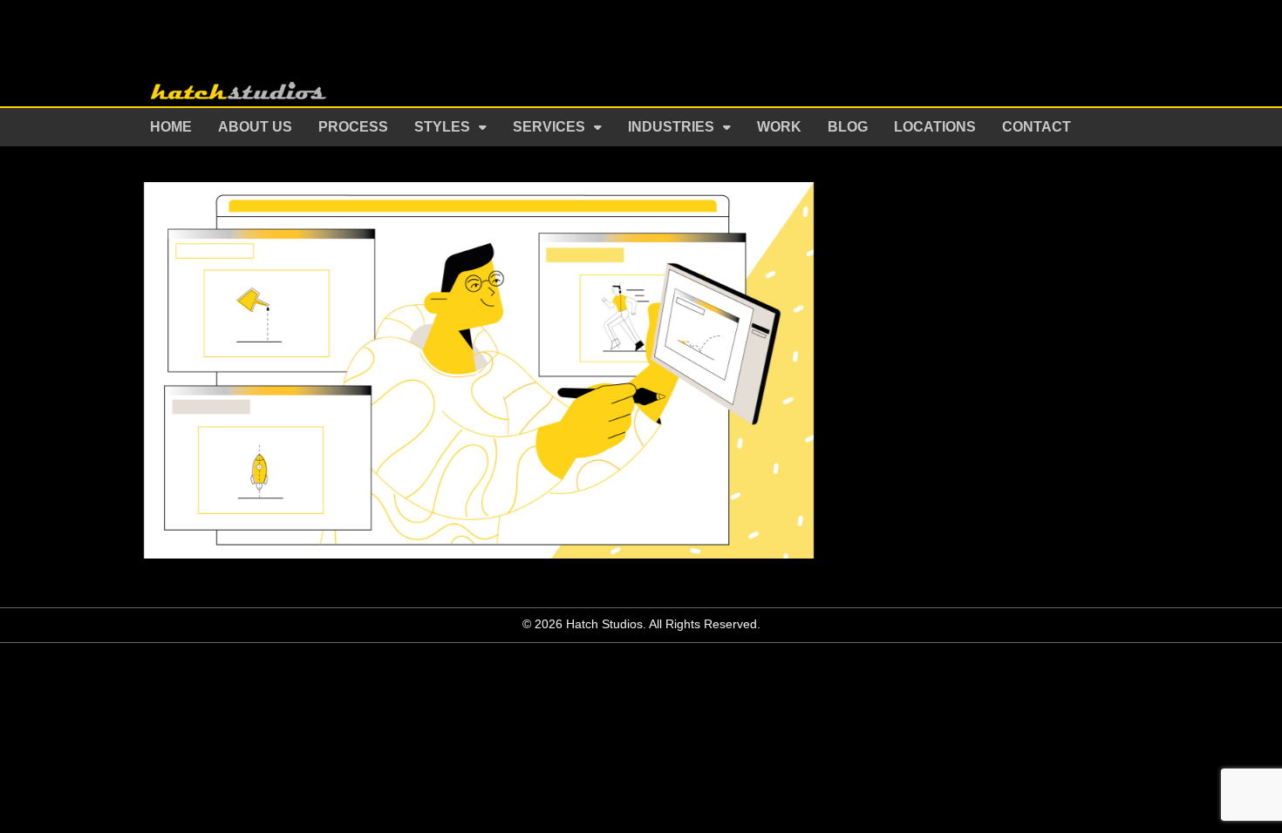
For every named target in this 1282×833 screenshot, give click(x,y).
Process (353, 126)
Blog (848, 126)
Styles (442, 126)
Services (549, 126)
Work (779, 126)
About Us (255, 126)
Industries (671, 126)
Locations (935, 126)
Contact (1036, 126)
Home (171, 126)
